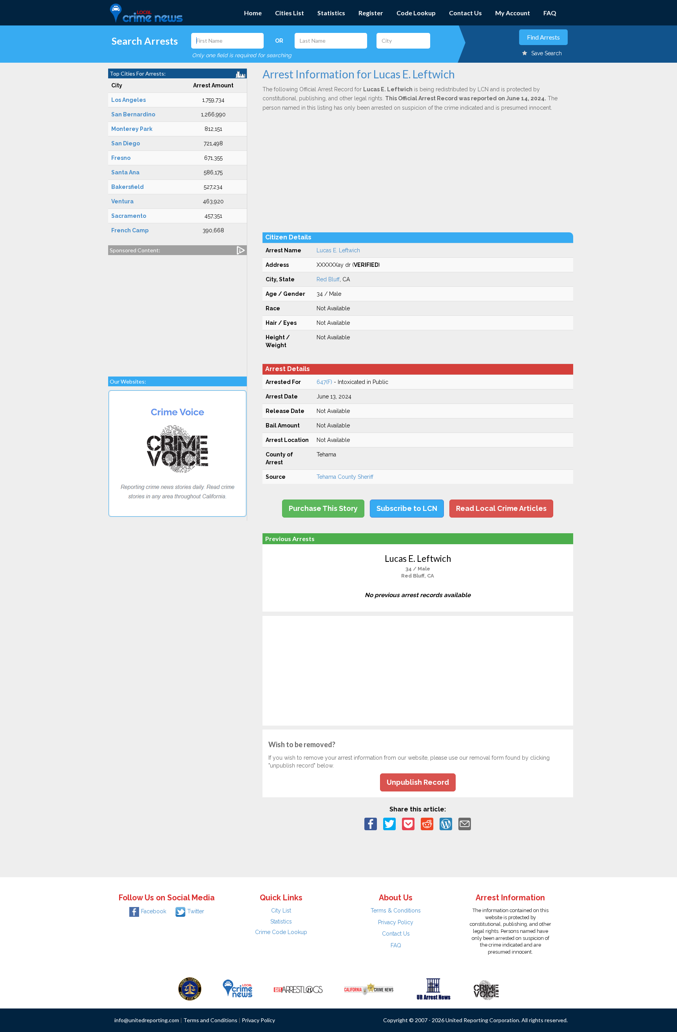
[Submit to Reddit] (427, 823)
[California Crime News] (369, 988)
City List (281, 910)
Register (370, 12)
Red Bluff (328, 279)
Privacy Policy (395, 922)
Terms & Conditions (396, 910)
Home (253, 12)
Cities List (289, 12)
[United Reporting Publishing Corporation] (190, 988)
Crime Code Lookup (281, 932)
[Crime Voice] (486, 988)
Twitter (195, 911)
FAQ (549, 12)
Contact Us (465, 12)
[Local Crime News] (237, 988)
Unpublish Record (418, 782)
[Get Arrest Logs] (298, 988)
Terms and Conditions (210, 1020)
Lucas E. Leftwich (338, 250)
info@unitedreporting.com (146, 1020)
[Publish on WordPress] (446, 823)
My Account (512, 12)
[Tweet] (389, 823)
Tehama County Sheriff (345, 477)
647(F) (324, 382)
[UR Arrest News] (433, 988)
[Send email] (464, 823)
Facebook (153, 911)
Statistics (331, 12)
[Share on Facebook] (370, 823)
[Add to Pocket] (408, 823)
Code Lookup (416, 12)
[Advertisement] (177, 312)
